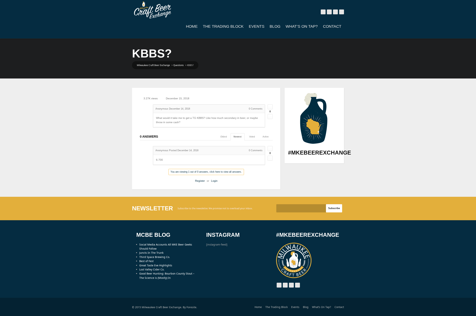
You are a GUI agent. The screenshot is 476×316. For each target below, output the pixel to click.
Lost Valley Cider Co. (151, 269)
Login (214, 180)
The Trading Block (223, 26)
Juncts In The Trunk (151, 252)
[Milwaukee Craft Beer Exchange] (152, 10)
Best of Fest (146, 261)
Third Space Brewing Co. (154, 257)
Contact (332, 26)
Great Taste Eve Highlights (155, 265)
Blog (275, 26)
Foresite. (191, 307)
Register (200, 180)
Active (266, 136)
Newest (238, 136)
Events (256, 26)
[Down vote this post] (270, 116)
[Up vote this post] (270, 106)
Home (192, 26)
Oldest (223, 136)
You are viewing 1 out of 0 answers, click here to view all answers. (206, 171)
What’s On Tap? (302, 26)
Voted (252, 136)
